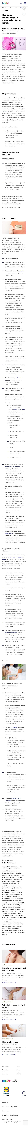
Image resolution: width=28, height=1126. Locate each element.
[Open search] (21, 3)
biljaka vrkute (14, 727)
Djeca (18, 1070)
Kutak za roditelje (13, 7)
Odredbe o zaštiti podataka (10, 1107)
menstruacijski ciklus (19, 409)
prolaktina (8, 800)
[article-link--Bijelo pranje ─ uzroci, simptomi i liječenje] (14, 1030)
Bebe (18, 1066)
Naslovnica (4, 7)
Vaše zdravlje (21, 7)
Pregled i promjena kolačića (10, 1115)
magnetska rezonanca (11, 632)
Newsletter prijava (7, 1119)
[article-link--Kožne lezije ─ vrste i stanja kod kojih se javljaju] (14, 956)
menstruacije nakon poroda (12, 466)
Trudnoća (5, 1074)
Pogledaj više (7, 982)
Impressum (5, 1111)
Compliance (5, 1102)
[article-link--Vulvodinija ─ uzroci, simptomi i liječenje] (14, 993)
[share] (24, 13)
